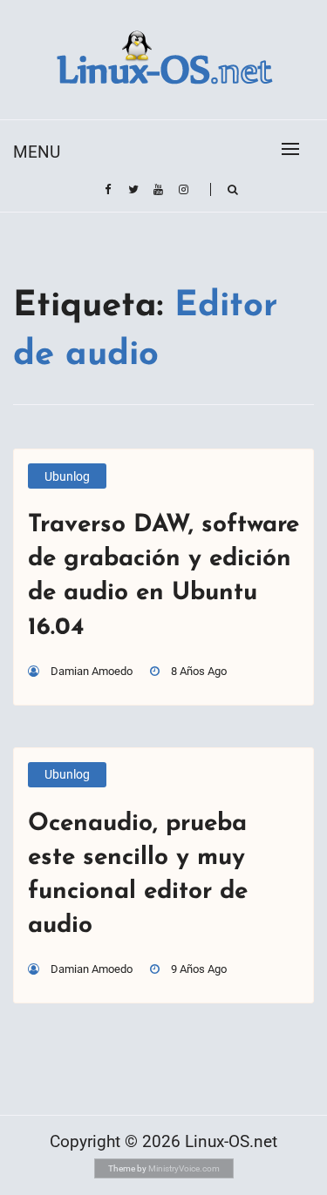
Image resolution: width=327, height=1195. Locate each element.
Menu (36, 152)
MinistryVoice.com (184, 1168)
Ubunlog (67, 476)
